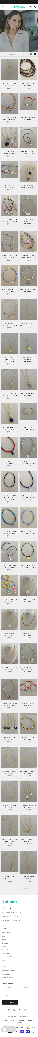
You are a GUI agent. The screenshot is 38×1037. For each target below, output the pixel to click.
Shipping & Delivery (8, 971)
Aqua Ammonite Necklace (28, 394)
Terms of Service (7, 977)
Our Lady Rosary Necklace (9, 84)
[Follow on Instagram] (9, 1010)
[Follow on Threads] (14, 1010)
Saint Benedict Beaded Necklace (28, 566)
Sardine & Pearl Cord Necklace (28, 152)
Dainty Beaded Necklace (9, 806)
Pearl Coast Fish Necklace (10, 256)
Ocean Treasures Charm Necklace (10, 324)
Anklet (4, 940)
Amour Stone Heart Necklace (28, 186)
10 (25, 888)
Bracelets (5, 943)
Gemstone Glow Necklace (28, 84)
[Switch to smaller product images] (35, 54)
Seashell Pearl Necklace (28, 600)
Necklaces (5, 953)
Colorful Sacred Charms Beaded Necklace (28, 669)
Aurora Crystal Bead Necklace (9, 118)
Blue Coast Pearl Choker (10, 290)
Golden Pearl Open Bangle (28, 428)
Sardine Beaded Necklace (10, 600)
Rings (4, 960)
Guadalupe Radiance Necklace (28, 359)
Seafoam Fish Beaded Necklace (28, 462)
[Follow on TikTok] (25, 1010)
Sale (3, 936)
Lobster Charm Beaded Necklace (28, 532)
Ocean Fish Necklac (10, 462)
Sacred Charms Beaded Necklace (10, 704)
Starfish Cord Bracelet (9, 186)
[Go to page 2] (30, 888)
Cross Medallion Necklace (28, 806)
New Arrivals (6, 933)
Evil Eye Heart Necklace (9, 738)
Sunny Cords (6, 950)
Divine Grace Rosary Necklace (28, 324)
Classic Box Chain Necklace (28, 772)
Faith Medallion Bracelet (28, 704)
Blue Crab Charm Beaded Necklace (10, 532)
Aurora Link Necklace (28, 634)
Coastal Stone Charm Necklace (28, 256)
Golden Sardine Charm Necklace (9, 394)
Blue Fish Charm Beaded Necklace (28, 496)
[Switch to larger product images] (31, 54)
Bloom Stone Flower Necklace (10, 152)
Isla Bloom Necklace (10, 634)
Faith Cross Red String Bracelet (28, 118)
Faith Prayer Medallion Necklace (10, 359)
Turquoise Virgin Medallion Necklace (10, 841)
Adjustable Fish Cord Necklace (10, 566)
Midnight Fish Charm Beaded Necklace (9, 497)
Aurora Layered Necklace (9, 668)
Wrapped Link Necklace (28, 738)
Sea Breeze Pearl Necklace (28, 290)
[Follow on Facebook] (3, 1010)
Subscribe (10, 1002)
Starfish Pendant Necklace (10, 877)
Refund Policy (6, 974)
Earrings (5, 946)
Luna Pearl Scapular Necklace (28, 221)
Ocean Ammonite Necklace (9, 428)
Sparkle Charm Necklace (28, 840)
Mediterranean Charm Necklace (9, 220)
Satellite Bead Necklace (10, 772)
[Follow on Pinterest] (20, 1010)
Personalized (6, 957)
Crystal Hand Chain (28, 877)
